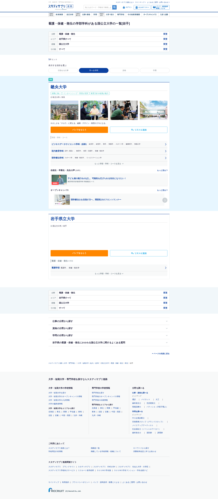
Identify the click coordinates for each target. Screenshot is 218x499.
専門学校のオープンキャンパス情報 (106, 396)
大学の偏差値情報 (55, 404)
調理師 (160, 433)
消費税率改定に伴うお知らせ (144, 451)
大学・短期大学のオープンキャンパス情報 (65, 396)
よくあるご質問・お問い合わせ (157, 2)
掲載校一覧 (95, 448)
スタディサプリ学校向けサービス (61, 470)
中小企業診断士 (138, 418)
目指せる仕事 (63, 70)
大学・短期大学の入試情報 (59, 400)
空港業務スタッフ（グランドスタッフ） (148, 422)
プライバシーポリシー (81, 482)
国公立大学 (105, 363)
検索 (114, 7)
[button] (164, 200)
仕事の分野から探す (62, 321)
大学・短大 (110, 14)
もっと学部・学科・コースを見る (107, 164)
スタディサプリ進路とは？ (59, 448)
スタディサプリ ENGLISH (104, 467)
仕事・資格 (86, 14)
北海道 (51, 412)
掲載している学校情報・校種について (106, 451)
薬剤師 (149, 433)
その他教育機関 (134, 14)
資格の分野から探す (62, 328)
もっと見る (161, 170)
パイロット (145, 399)
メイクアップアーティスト (142, 425)
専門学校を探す (98, 393)
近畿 (57, 415)
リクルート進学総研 (86, 470)
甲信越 (72, 412)
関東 (65, 412)
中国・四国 (66, 415)
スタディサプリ (84, 467)
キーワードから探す (141, 448)
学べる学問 (93, 70)
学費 (155, 70)
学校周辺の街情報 (55, 451)
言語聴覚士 (151, 403)
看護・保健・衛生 (117, 363)
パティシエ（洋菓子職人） (157, 407)
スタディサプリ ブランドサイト (61, 467)
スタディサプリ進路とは (124, 2)
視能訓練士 (136, 407)
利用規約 (65, 482)
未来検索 (59, 14)
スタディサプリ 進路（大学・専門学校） (62, 363)
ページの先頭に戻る (162, 354)
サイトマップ (139, 2)
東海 (80, 412)
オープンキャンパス (150, 14)
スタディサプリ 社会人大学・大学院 (133, 467)
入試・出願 (164, 14)
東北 (126, 363)
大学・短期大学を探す (57, 393)
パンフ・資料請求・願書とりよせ (106, 482)
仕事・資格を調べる (140, 393)
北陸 (50, 415)
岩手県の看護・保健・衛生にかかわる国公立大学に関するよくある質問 (88, 342)
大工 (157, 399)
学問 (95, 14)
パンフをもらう (79, 130)
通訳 (134, 399)
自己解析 (70, 14)
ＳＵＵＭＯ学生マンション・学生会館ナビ (131, 470)
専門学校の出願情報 (100, 400)
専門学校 (121, 14)
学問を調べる (137, 411)
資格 (124, 70)
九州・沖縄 (77, 415)
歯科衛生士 (136, 403)
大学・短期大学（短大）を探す (88, 363)
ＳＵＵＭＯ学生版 (104, 470)
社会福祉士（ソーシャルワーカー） (146, 429)
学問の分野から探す (62, 335)
